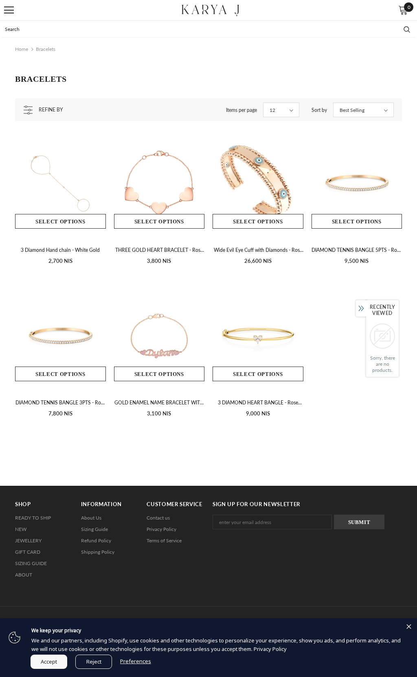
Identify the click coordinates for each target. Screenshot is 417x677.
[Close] (409, 626)
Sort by (319, 110)
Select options (60, 221)
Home (21, 49)
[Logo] (210, 9)
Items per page (241, 110)
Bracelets (45, 49)
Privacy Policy (270, 649)
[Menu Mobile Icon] (9, 10)
